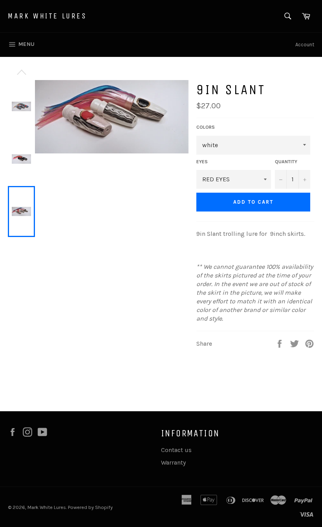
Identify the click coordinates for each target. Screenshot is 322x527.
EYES (202, 161)
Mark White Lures (47, 15)
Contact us (176, 450)
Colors (205, 127)
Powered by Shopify (90, 507)
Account (304, 44)
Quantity (286, 161)
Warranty (173, 462)
